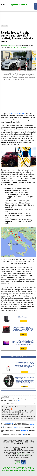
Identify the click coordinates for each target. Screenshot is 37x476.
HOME (5, 440)
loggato (16, 427)
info (19, 400)
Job (20, 470)
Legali (13, 467)
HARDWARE (12, 440)
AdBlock (18, 469)
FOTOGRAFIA (19, 442)
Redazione (25, 469)
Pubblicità (11, 469)
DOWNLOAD (6, 442)
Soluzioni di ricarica (19, 47)
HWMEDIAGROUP (18, 444)
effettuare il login (9, 423)
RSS (11, 470)
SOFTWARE (29, 440)
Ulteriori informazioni (23, 454)
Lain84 (7, 403)
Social (16, 470)
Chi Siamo (7, 467)
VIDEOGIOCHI (21, 440)
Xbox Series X (23, 317)
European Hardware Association (17, 462)
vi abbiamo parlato (17, 114)
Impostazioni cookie (28, 470)
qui (23, 434)
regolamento (24, 430)
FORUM (32, 442)
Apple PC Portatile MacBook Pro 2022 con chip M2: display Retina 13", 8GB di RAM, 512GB (23, 342)
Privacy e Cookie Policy (23, 467)
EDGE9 (12, 442)
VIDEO (26, 442)
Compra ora (23, 321)
